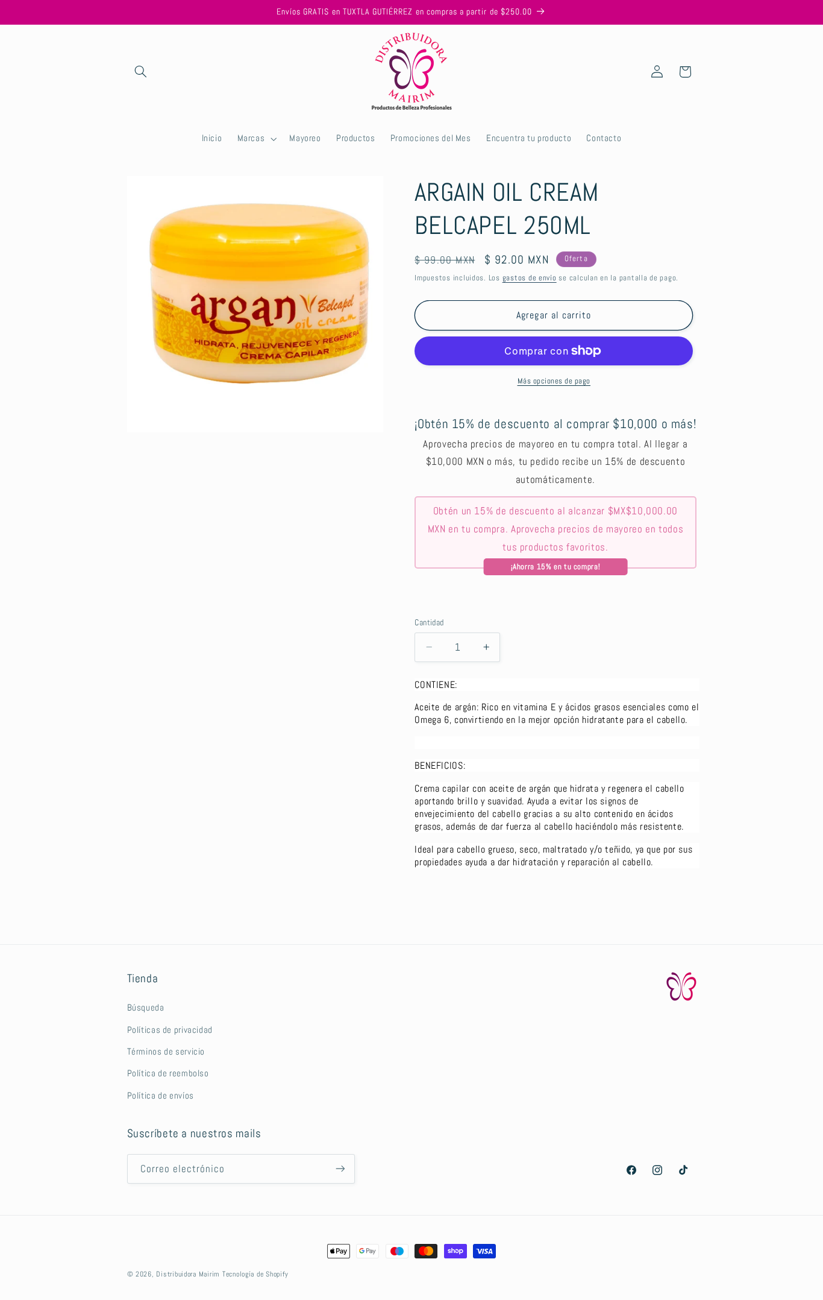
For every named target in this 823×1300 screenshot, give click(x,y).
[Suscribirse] (340, 1168)
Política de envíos (160, 1095)
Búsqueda (145, 1007)
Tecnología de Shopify (255, 1274)
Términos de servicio (166, 1051)
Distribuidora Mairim (188, 1274)
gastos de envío (529, 278)
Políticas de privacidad (170, 1029)
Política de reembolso (168, 1073)
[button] (141, 72)
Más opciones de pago (554, 381)
